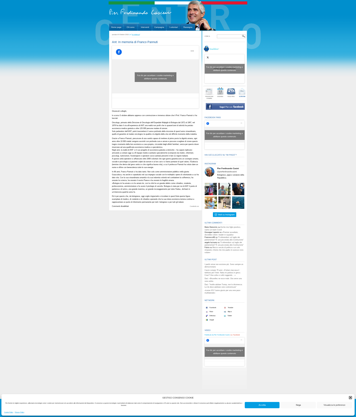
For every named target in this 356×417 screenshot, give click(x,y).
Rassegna (187, 27)
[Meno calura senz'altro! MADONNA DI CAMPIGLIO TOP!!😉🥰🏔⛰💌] (238, 189)
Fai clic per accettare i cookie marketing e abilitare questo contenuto (155, 77)
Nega (298, 405)
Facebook (212, 307)
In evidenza (136, 34)
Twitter (229, 315)
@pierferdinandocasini (227, 172)
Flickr (211, 311)
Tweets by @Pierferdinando (224, 68)
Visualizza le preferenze (334, 405)
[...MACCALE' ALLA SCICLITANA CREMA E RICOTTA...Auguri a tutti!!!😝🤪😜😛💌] (211, 203)
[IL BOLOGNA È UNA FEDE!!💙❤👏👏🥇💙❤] (211, 189)
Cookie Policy (8, 412)
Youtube (230, 307)
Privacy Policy (19, 412)
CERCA (207, 36)
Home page (116, 27)
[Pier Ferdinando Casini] (140, 15)
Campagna (159, 27)
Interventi (145, 27)
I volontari (173, 27)
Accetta (262, 405)
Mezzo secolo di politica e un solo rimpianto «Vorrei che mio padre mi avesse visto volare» (224, 249)
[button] (350, 397)
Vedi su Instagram (226, 214)
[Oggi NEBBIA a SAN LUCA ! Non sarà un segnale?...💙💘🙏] (224, 189)
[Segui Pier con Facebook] (225, 109)
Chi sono (130, 27)
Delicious (212, 315)
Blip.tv (229, 311)
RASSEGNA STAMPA (209, 97)
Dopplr (211, 320)
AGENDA (220, 96)
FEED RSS (231, 96)
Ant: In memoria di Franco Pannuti (135, 42)
